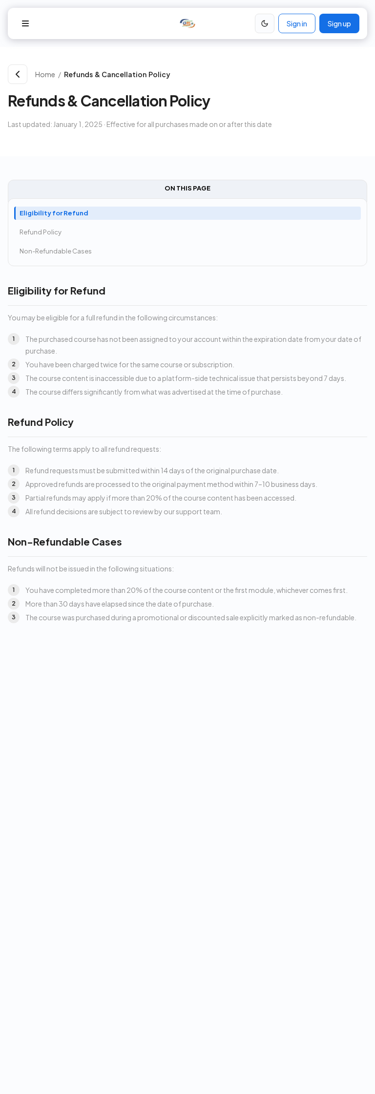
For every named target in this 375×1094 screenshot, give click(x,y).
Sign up (339, 23)
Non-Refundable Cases (56, 251)
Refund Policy (41, 232)
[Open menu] (25, 23)
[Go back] (17, 74)
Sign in (297, 23)
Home (45, 74)
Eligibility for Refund (54, 213)
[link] (215, 74)
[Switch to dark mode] (264, 23)
